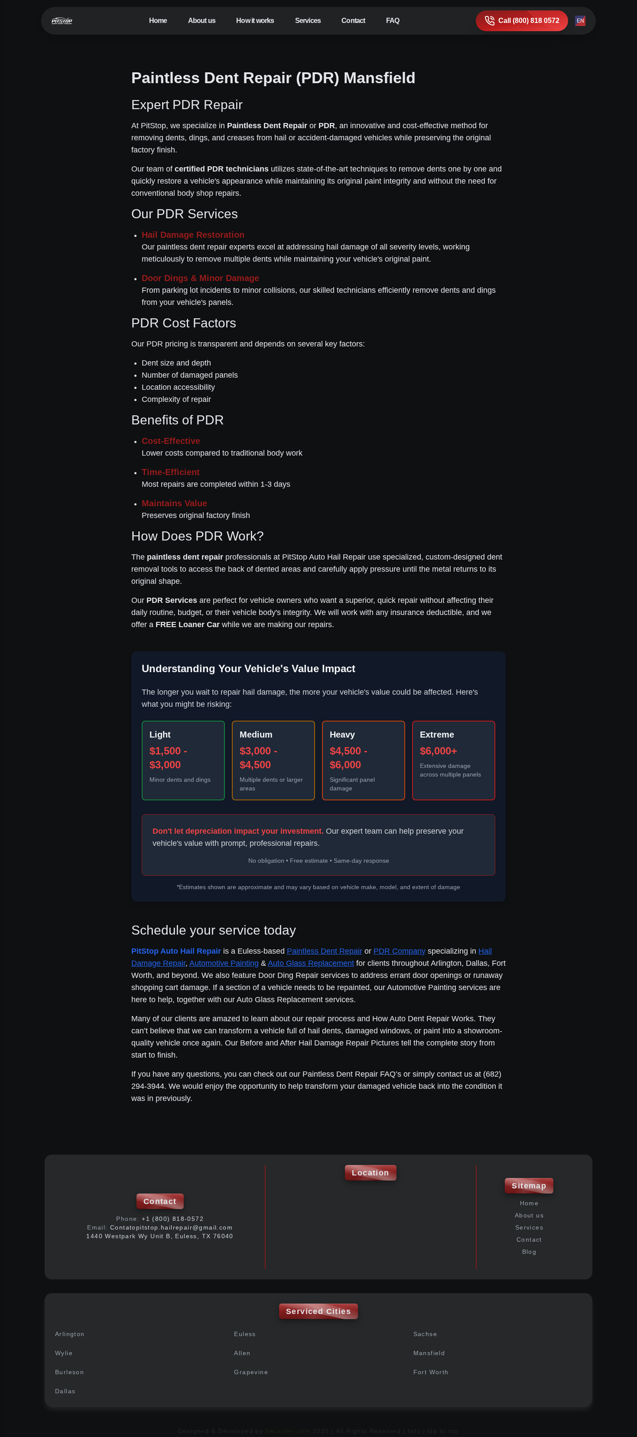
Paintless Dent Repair (324, 951)
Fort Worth (431, 1372)
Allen (242, 1353)
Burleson (69, 1372)
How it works (255, 20)
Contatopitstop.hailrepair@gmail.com (171, 1227)
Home (158, 20)
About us (202, 20)
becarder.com (288, 1430)
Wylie (64, 1353)
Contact (353, 20)
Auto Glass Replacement (311, 963)
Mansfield (429, 1353)
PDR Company (400, 951)
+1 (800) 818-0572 (173, 1218)
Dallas (65, 1391)
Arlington (70, 1333)
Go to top (443, 1430)
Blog (529, 1251)
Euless (245, 1333)
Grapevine (251, 1372)
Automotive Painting (224, 963)
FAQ (393, 20)
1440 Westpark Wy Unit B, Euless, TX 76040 (159, 1236)
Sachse (425, 1333)
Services (529, 1227)
